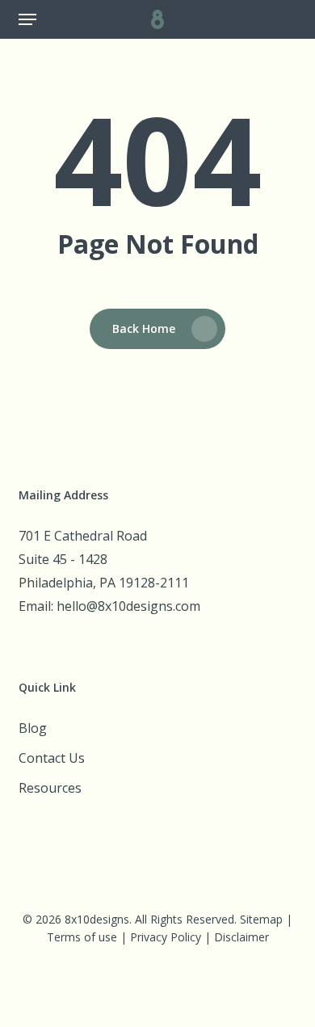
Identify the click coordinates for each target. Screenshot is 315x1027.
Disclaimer (241, 937)
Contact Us (52, 758)
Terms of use (82, 937)
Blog (33, 728)
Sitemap (261, 919)
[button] (27, 19)
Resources (50, 788)
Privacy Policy (165, 937)
